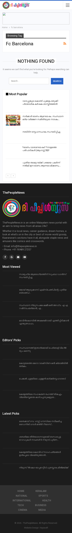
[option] (36, 136)
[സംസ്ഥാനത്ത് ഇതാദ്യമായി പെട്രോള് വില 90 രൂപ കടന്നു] (10, 351)
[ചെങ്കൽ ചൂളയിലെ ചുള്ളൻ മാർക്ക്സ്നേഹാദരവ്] (10, 382)
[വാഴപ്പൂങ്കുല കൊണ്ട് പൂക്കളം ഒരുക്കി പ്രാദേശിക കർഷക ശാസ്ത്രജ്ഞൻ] (13, 105)
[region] (36, 18)
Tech (20, 505)
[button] (36, 18)
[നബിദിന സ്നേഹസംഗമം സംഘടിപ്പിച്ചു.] (13, 135)
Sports (43, 495)
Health (46, 500)
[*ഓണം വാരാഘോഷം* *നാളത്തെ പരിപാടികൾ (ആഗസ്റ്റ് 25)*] (13, 151)
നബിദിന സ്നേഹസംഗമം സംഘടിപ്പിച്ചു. (41, 132)
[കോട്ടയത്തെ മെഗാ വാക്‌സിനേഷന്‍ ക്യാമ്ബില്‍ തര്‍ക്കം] (10, 367)
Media (42, 510)
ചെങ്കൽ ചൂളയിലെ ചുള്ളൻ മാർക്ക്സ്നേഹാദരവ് (42, 378)
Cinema (22, 510)
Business (40, 505)
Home (20, 491)
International (22, 500)
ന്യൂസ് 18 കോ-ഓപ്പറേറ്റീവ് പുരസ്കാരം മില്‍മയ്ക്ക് (43, 467)
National (21, 495)
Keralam (40, 491)
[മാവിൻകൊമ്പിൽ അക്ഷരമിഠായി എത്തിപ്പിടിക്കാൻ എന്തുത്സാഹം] (10, 324)
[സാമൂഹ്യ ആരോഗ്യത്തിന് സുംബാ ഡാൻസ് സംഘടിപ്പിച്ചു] (10, 278)
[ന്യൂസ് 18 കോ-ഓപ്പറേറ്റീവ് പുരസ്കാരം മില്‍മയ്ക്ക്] (10, 471)
